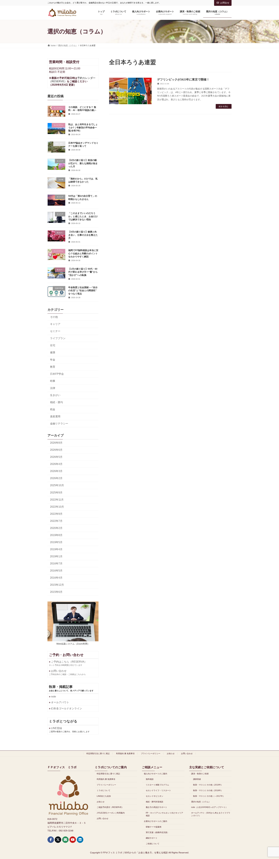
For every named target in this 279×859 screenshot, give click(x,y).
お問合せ (224, 2)
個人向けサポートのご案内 (155, 774)
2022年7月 (56, 521)
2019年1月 (56, 556)
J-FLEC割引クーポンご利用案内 (111, 813)
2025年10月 (57, 485)
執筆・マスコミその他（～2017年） (209, 796)
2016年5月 (56, 570)
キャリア (55, 324)
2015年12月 (57, 584)
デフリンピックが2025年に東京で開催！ (183, 79)
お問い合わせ (187, 753)
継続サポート (151, 838)
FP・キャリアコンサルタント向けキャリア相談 (164, 814)
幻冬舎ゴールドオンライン (66, 708)
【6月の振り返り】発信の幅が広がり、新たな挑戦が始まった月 (83, 163)
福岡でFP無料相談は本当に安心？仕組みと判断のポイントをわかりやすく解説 (83, 253)
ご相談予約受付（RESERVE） (110, 807)
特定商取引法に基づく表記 (98, 753)
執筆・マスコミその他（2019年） (208, 785)
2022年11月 (57, 499)
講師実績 (197, 779)
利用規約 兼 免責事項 (125, 753)
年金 (52, 359)
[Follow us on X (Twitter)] (58, 839)
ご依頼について (152, 844)
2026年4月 (56, 464)
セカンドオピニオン (154, 796)
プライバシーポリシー (150, 753)
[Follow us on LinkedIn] (80, 839)
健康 (52, 352)
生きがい (55, 395)
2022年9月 (56, 513)
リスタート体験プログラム (157, 785)
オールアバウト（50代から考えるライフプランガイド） (210, 814)
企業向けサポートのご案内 (155, 821)
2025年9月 (56, 492)
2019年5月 (56, 542)
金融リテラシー (59, 423)
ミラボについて (103, 790)
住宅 (52, 345)
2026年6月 (56, 449)
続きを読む (223, 106)
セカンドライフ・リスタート (158, 790)
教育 (52, 366)
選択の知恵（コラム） (201, 802)
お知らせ (171, 753)
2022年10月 (57, 506)
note (53, 696)
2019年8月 (56, 535)
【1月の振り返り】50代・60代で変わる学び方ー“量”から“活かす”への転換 (83, 272)
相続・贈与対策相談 (154, 802)
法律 (52, 388)
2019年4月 (56, 549)
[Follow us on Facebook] (50, 839)
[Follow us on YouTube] (72, 839)
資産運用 (55, 416)
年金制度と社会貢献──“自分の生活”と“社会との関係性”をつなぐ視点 (83, 290)
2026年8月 (56, 442)
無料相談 (150, 779)
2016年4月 (56, 577)
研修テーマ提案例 (153, 827)
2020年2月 (56, 528)
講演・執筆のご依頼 (200, 774)
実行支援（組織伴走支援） (157, 832)
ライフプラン (58, 338)
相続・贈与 (56, 402)
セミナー (55, 331)
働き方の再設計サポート (156, 807)
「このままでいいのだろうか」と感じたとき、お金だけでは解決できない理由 (83, 216)
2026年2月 (56, 478)
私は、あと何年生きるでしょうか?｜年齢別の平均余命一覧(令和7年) (83, 127)
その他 (54, 317)
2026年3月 (56, 471)
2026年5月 (56, 457)
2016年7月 (56, 563)
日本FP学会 (57, 373)
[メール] (65, 839)
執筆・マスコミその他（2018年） (208, 790)
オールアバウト (60, 702)
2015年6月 (56, 592)
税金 (52, 409)
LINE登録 (56, 728)
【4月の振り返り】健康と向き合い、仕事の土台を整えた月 (83, 234)
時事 (52, 381)
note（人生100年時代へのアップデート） (209, 807)
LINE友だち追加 (104, 796)
